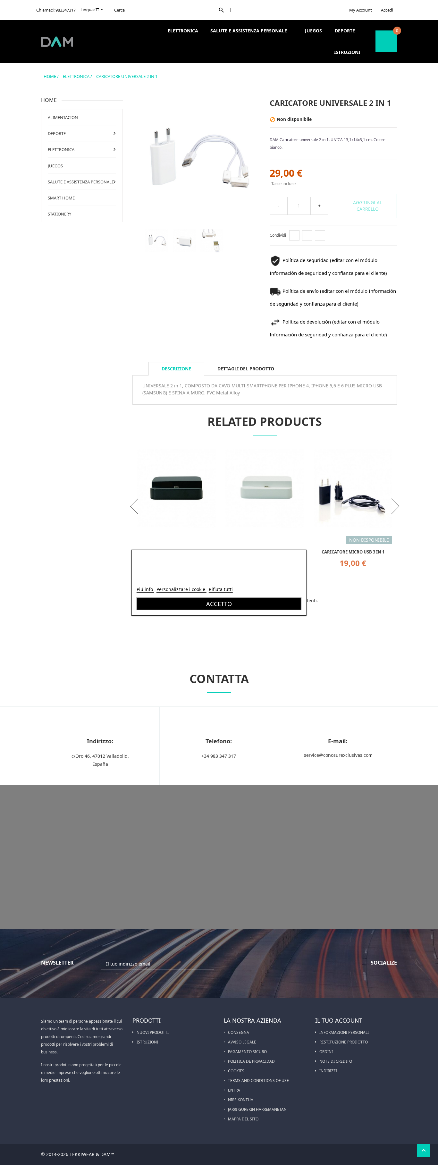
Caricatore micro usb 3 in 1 (353, 552)
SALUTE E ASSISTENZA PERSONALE (249, 31)
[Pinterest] (320, 235)
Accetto (219, 604)
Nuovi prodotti (153, 1032)
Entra (234, 1090)
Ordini (326, 1051)
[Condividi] (294, 235)
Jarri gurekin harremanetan (257, 1109)
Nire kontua (240, 1099)
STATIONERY (59, 214)
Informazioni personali (344, 1032)
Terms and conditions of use (258, 1080)
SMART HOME (61, 198)
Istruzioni (347, 52)
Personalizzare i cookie (181, 589)
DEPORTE (345, 31)
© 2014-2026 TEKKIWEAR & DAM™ (77, 1154)
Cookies (236, 1071)
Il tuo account (338, 1020)
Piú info (145, 589)
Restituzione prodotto (343, 1042)
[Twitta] (307, 235)
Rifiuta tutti (221, 589)
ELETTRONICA (183, 31)
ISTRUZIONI (147, 1042)
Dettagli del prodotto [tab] (245, 369)
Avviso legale (242, 1042)
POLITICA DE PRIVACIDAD (251, 1061)
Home (49, 100)
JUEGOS (313, 31)
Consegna (238, 1032)
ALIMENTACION (63, 117)
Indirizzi (328, 1071)
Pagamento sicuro (247, 1051)
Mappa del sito (243, 1119)
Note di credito (335, 1061)
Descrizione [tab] (176, 369)
